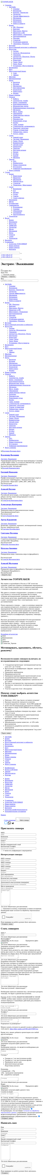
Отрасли (12, 97)
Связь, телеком (18, 124)
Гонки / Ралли (18, 141)
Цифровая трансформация (22, 168)
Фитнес (15, 152)
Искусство (12, 49)
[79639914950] (12, 824)
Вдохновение (18, 207)
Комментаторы (18, 143)
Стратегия (16, 40)
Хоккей (15, 156)
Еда (14, 190)
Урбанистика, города (20, 132)
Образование (17, 113)
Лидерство (17, 14)
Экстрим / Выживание (21, 139)
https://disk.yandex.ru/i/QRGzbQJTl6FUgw (24, 1029)
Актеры (16, 51)
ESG (14, 161)
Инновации (17, 11)
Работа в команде (19, 23)
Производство (18, 119)
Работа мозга (17, 91)
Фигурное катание (19, 150)
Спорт (11, 135)
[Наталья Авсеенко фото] (10, 544)
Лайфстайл (13, 225)
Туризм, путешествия (20, 130)
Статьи (7, 172)
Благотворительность (20, 104)
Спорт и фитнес (18, 198)
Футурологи (17, 167)
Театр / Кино (17, 64)
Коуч (10, 69)
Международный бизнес (17, 71)
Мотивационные (15, 78)
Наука (11, 80)
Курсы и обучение (11, 769)
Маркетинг (17, 178)
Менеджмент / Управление (22, 34)
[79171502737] (9, 824)
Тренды (11, 159)
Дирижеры (17, 55)
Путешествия (13, 203)
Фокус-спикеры (14, 170)
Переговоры (17, 22)
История (16, 84)
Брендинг (16, 29)
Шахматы (16, 157)
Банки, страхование (20, 102)
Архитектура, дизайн (20, 100)
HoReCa (16, 99)
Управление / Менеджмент (22, 185)
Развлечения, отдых (20, 121)
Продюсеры (17, 58)
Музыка (16, 192)
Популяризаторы (19, 88)
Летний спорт (18, 145)
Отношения (17, 212)
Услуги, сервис (18, 134)
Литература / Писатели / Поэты (24, 56)
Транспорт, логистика (20, 128)
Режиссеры (17, 60)
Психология (17, 89)
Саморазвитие (14, 205)
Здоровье (16, 9)
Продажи (16, 38)
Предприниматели (19, 36)
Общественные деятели (21, 115)
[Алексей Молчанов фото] (10, 559)
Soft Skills (12, 7)
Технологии (13, 216)
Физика (15, 93)
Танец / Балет (18, 62)
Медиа (11, 201)
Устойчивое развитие (20, 42)
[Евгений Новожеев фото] (10, 468)
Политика (16, 117)
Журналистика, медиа (20, 106)
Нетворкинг (17, 20)
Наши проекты (14, 246)
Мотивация (17, 18)
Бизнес (11, 25)
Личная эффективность (21, 16)
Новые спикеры (14, 95)
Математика (17, 86)
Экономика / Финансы (21, 44)
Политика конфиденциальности (16, 809)
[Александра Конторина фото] (12, 500)
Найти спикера (24, 820)
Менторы (12, 77)
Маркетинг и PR (19, 33)
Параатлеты (17, 146)
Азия (15, 73)
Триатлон (16, 148)
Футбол (15, 154)
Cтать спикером (10, 820)
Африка (16, 75)
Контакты (8, 240)
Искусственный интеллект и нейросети (23, 47)
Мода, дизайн (18, 112)
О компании (9, 242)
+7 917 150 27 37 (6, 255)
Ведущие (12, 45)
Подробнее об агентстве (9, 634)
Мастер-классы (10, 773)
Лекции (7, 771)
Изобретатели (18, 163)
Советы (15, 196)
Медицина (16, 110)
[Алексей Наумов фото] (9, 485)
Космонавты (13, 67)
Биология (16, 82)
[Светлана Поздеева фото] (10, 529)
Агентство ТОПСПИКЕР (18, 244)
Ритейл (15, 123)
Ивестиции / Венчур (20, 31)
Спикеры (8, 5)
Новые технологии (19, 165)
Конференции (10, 768)
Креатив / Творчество (20, 12)
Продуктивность (19, 214)
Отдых (15, 194)
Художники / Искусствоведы (23, 66)
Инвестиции (17, 176)
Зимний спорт (18, 137)
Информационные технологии (24, 108)
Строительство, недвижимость (24, 126)
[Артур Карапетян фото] (9, 516)
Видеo (7, 218)
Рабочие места (18, 181)
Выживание (17, 189)
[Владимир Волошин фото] (10, 451)
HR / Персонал (18, 27)
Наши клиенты (14, 247)
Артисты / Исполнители (21, 53)
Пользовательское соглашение (15, 811)
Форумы (8, 775)
